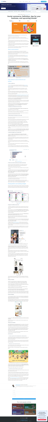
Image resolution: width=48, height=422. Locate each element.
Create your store (43, 1)
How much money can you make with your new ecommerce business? (30, 408)
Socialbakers (19, 77)
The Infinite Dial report (19, 161)
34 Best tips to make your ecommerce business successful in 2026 (17, 408)
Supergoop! (10, 243)
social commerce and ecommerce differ (14, 377)
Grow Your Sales (27, 14)
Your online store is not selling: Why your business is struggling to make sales (30, 414)
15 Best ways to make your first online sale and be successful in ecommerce (17, 414)
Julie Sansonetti (18, 384)
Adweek (19, 203)
